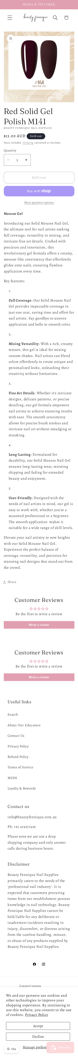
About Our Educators (24, 725)
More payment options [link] (39, 202)
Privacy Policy (36, 1014)
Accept (38, 1025)
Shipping (28, 142)
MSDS (12, 778)
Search (13, 714)
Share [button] (12, 582)
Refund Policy (18, 756)
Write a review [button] (39, 625)
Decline (38, 1036)
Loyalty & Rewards (22, 788)
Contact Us (16, 735)
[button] (9, 17)
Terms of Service (20, 767)
